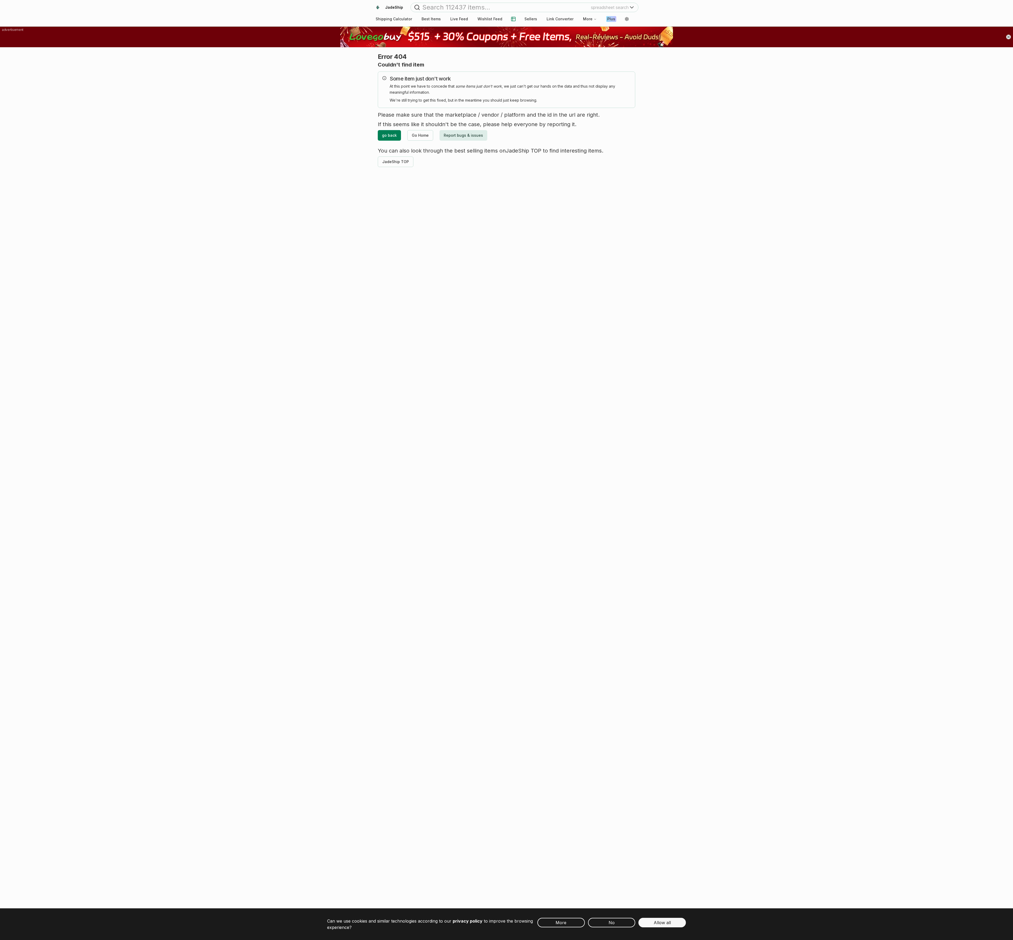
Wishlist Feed (489, 19)
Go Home (420, 135)
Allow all (662, 922)
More (587, 19)
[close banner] (1008, 37)
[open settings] (627, 19)
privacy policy (467, 921)
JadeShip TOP (395, 161)
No (612, 922)
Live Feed (459, 19)
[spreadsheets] (513, 19)
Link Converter (560, 19)
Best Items (431, 19)
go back (389, 135)
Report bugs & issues (463, 135)
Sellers (530, 19)
